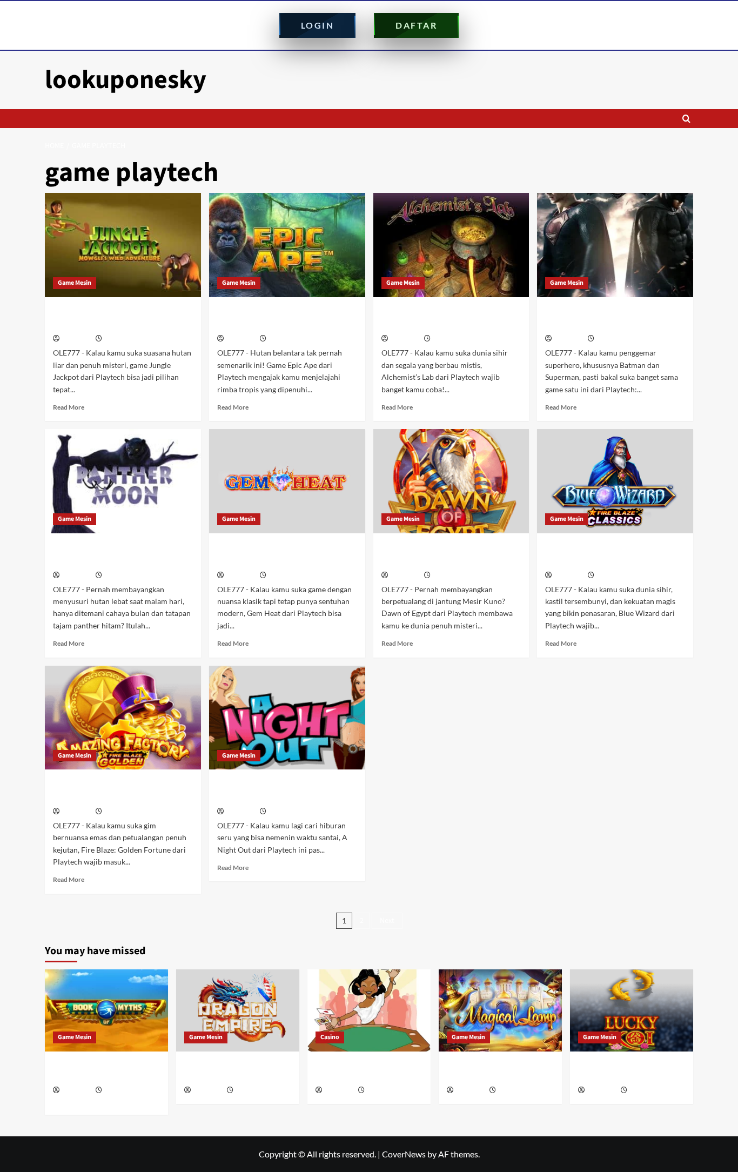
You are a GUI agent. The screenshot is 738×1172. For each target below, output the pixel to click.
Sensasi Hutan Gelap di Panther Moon (117, 554)
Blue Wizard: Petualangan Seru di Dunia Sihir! (613, 554)
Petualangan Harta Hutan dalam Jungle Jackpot (119, 318)
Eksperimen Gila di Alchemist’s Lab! (444, 318)
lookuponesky (125, 80)
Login (317, 25)
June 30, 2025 (287, 575)
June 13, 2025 (287, 811)
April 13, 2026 (647, 1090)
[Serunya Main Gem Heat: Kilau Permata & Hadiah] (287, 481)
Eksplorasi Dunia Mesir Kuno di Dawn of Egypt (444, 554)
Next (387, 920)
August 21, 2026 (125, 1090)
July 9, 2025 (612, 339)
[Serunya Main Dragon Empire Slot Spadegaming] (237, 1010)
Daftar (416, 25)
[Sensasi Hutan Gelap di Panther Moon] (123, 481)
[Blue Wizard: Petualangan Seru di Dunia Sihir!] (615, 481)
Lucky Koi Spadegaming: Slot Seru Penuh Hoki (630, 1071)
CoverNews (404, 1154)
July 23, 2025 (121, 339)
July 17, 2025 (286, 339)
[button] (686, 118)
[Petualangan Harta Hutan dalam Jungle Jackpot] (123, 245)
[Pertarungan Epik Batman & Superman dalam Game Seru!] (615, 245)
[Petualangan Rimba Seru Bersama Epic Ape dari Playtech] (287, 245)
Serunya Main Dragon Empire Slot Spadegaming (236, 1071)
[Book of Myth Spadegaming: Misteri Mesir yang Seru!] (106, 1010)
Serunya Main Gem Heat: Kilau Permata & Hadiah (278, 554)
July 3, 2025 (120, 575)
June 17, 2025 (123, 811)
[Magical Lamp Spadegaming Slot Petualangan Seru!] (500, 1010)
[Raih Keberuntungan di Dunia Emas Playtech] (123, 718)
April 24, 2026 (385, 1090)
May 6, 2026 (251, 1090)
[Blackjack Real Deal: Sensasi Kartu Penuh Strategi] (369, 1010)
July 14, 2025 (450, 339)
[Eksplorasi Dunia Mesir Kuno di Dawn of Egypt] (451, 481)
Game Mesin (74, 282)
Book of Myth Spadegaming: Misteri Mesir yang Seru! (103, 1071)
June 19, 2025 (615, 575)
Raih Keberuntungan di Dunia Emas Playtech (113, 790)
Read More (68, 407)
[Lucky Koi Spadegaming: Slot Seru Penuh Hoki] (631, 1010)
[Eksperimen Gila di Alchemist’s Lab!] (451, 245)
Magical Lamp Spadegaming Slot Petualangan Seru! (497, 1071)
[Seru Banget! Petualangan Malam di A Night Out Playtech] (287, 718)
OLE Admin (77, 339)
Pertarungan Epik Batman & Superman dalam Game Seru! (605, 318)
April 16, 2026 (516, 1090)
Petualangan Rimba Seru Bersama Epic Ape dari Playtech (286, 318)
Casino (329, 1037)
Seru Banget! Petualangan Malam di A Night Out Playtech (285, 790)
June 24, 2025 (451, 575)
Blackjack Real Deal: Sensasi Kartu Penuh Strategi (366, 1071)
